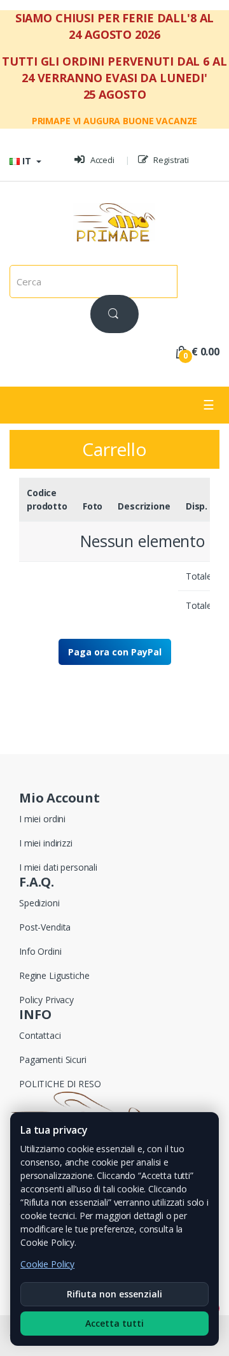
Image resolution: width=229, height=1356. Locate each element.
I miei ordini (42, 819)
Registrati (170, 160)
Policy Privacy (46, 1000)
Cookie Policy (47, 1264)
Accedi (101, 160)
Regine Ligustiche (54, 975)
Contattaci (40, 1035)
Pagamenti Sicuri (53, 1059)
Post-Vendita (45, 927)
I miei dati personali (58, 867)
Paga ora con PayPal (115, 652)
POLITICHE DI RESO (60, 1084)
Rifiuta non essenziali (114, 1294)
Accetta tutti (114, 1323)
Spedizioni (39, 903)
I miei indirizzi (46, 843)
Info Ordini (40, 951)
